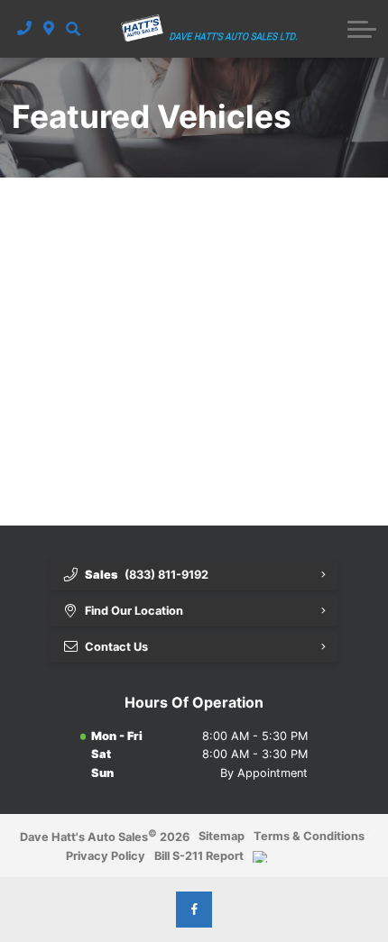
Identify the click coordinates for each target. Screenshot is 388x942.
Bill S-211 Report (199, 856)
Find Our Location (134, 610)
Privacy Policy (105, 856)
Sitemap (222, 836)
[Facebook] (194, 910)
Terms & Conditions (309, 836)
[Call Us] (25, 29)
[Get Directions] (49, 29)
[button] (73, 29)
